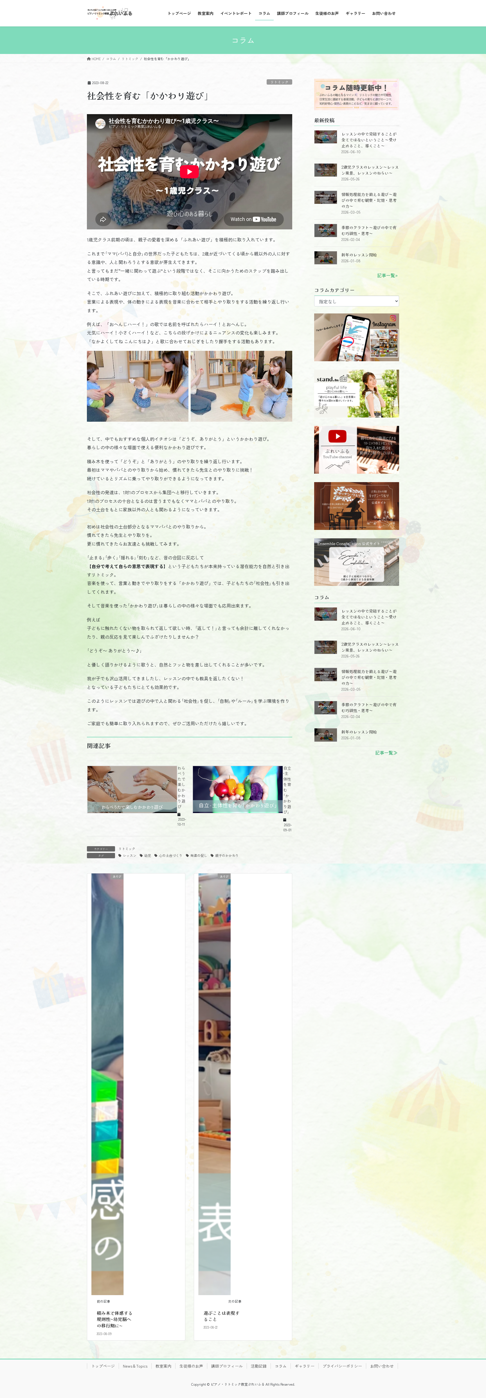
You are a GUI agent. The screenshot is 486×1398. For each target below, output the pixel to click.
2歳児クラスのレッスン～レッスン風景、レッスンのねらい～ (370, 170)
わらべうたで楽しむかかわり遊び (181, 787)
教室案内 (163, 1366)
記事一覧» (387, 275)
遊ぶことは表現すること (222, 1315)
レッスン (129, 855)
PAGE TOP (470, 1350)
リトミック (279, 82)
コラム (281, 1366)
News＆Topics (135, 1366)
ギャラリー (304, 1366)
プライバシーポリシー (342, 1366)
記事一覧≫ (386, 752)
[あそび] (107, 1083)
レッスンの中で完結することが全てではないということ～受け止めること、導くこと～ (369, 139)
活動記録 (259, 1366)
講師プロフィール (227, 1366)
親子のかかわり (227, 855)
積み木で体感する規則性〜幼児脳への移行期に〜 (115, 1319)
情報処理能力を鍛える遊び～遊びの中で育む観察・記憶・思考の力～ (369, 200)
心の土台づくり (171, 855)
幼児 (147, 855)
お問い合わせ (382, 1366)
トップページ (103, 1366)
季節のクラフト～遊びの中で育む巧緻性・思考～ (369, 230)
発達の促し (198, 855)
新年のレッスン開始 (359, 255)
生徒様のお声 (191, 1366)
